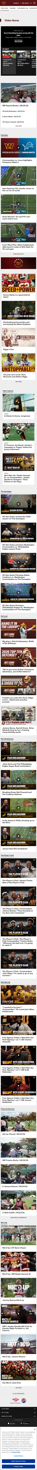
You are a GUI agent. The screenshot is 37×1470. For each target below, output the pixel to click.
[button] (18, 41)
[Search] (31, 3)
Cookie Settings (18, 1456)
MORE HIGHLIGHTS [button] (18, 254)
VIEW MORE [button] (18, 126)
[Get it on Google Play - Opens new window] (25, 1424)
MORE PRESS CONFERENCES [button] (18, 1217)
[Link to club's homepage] (4, 2)
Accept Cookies (18, 1466)
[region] (18, 1448)
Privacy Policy (16, 1452)
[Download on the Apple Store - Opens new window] (12, 1423)
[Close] (35, 1429)
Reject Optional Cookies (18, 1461)
